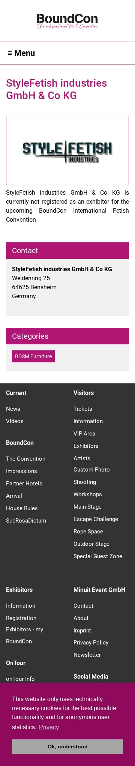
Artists (82, 458)
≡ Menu (21, 53)
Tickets (83, 409)
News (13, 409)
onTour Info (20, 679)
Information (88, 421)
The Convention (25, 458)
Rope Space (88, 531)
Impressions (21, 471)
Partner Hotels (24, 483)
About (81, 618)
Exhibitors (86, 446)
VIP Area (84, 433)
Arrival (14, 496)
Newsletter (87, 655)
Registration (21, 618)
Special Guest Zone (98, 556)
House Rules (22, 508)
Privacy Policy (91, 642)
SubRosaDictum (26, 520)
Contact (83, 605)
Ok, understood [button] (68, 746)
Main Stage (88, 506)
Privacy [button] (49, 727)
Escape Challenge (96, 519)
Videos (15, 421)
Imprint (82, 630)
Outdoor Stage (92, 544)
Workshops (88, 494)
